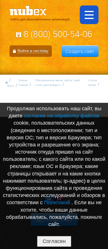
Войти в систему (33, 50)
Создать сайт (80, 51)
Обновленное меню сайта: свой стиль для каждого (57, 82)
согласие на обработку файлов (61, 116)
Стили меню (92, 82)
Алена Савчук (23, 82)
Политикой (57, 202)
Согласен (54, 241)
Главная (5, 82)
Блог (10, 85)
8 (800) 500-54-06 (58, 34)
